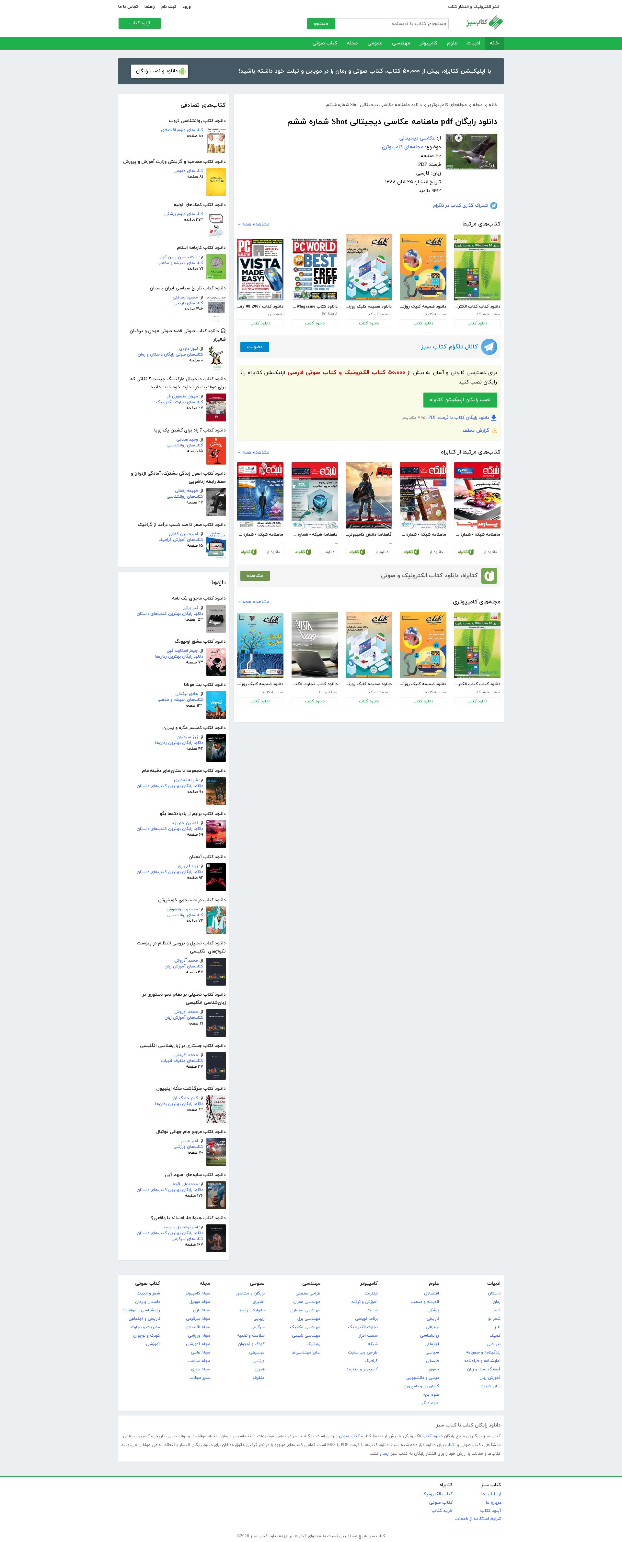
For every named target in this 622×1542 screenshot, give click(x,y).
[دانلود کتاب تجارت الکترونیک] (315, 645)
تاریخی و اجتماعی (144, 1319)
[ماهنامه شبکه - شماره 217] (315, 495)
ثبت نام (168, 7)
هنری (260, 1369)
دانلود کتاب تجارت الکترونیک (315, 684)
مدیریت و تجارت (145, 1327)
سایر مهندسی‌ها (306, 1352)
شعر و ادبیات (148, 1293)
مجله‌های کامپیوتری (402, 147)
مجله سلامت (199, 1361)
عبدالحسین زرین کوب (178, 257)
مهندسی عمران (306, 1302)
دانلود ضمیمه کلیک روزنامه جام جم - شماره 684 (369, 307)
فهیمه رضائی (186, 491)
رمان (497, 1302)
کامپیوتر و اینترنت (362, 1369)
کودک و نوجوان (251, 1344)
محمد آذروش (186, 961)
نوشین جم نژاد (185, 823)
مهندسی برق (308, 1319)
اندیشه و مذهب (425, 1302)
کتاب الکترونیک (437, 1494)
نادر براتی (190, 608)
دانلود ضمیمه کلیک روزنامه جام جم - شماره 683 (423, 307)
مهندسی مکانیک (305, 1327)
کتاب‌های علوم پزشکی (183, 214)
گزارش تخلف (476, 430)
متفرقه (258, 1378)
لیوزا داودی (188, 349)
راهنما (149, 7)
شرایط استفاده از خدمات (478, 1519)
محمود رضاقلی (185, 297)
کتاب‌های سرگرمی (187, 1239)
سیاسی (432, 1352)
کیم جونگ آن (185, 1098)
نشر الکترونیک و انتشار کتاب (473, 7)
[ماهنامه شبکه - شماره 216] (423, 495)
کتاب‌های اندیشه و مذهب (180, 263)
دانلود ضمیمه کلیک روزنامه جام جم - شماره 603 (260, 684)
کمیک (495, 1336)
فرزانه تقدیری (186, 780)
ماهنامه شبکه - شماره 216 (423, 535)
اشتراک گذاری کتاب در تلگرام (460, 205)
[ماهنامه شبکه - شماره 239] (260, 495)
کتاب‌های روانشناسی (185, 445)
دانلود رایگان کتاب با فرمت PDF (458, 418)
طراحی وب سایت (363, 1352)
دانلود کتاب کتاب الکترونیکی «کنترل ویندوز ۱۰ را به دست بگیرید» (477, 307)
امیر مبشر (189, 1141)
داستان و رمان (147, 1302)
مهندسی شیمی (306, 1336)
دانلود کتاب (477, 323)
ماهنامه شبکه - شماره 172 (477, 535)
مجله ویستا (327, 692)
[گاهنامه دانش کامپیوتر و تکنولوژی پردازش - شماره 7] (369, 495)
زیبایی (259, 1319)
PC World (329, 314)
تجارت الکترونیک (363, 1327)
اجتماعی (431, 1344)
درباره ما (493, 1503)
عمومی (374, 43)
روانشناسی (429, 1336)
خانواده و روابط (252, 1310)
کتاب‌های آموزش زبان (184, 966)
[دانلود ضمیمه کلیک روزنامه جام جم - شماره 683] (423, 267)
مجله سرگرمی (198, 1319)
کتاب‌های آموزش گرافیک (180, 540)
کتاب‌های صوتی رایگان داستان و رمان (170, 355)
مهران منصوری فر (182, 396)
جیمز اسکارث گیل (182, 651)
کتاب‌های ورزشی (188, 1147)
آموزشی (153, 1344)
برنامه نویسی (366, 1319)
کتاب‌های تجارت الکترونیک (179, 402)
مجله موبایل (200, 1302)
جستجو (321, 23)
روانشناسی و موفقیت (140, 1310)
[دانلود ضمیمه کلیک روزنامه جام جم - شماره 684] (369, 267)
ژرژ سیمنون (187, 737)
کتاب (449, 1445)
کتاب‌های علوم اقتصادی (182, 130)
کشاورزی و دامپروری (421, 1386)
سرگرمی (257, 1327)
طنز (497, 1327)
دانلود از (490, 552)
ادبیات (473, 43)
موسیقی (257, 1352)
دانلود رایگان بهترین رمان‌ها (179, 657)
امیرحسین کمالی (183, 534)
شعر (497, 1310)
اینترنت (371, 1293)
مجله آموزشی (198, 1344)
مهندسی (401, 43)
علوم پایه (431, 1395)
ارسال (384, 1454)
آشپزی (259, 1302)
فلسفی (432, 1361)
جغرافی (432, 1327)
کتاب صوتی (324, 43)
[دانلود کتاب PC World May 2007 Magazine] (315, 269)
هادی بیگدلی (186, 694)
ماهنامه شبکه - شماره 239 (260, 535)
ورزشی (258, 1361)
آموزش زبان (490, 1378)
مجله (352, 43)
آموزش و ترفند (364, 1302)
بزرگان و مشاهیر (250, 1293)
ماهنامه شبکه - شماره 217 (315, 535)
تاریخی (433, 1319)
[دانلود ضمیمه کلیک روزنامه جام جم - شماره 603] (260, 645)
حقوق (434, 1369)
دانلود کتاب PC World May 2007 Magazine (315, 307)
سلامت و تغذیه (251, 1336)
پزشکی (433, 1310)
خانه (494, 43)
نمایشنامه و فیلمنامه (482, 1361)
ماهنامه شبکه (488, 314)
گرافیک (371, 1361)
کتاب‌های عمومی (188, 171)
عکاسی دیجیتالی (417, 138)
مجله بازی (201, 1310)
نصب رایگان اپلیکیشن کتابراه (460, 399)
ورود (187, 7)
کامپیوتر (428, 43)
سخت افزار (368, 1336)
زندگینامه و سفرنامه (483, 1352)
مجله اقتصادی (197, 1327)
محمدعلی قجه (185, 1184)
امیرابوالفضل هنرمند (180, 1227)
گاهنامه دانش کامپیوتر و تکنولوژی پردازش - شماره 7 (369, 535)
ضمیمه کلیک (434, 314)
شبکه (373, 1344)
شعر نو (494, 1319)
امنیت (372, 1310)
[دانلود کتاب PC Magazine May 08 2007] (260, 269)
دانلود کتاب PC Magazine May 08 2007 (260, 307)
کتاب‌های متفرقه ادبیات (182, 1061)
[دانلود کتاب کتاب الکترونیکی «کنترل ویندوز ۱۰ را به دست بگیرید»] (477, 267)
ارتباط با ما (491, 1494)
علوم (452, 43)
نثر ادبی (494, 1344)
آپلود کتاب (139, 23)
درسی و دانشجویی (422, 1378)
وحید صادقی (187, 440)
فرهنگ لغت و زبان (484, 1369)
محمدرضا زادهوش (182, 909)
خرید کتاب (442, 1511)
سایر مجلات (200, 1378)
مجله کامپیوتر (198, 1293)
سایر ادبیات (490, 1386)
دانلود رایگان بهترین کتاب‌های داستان (170, 614)
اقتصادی (431, 1293)
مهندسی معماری (305, 1310)
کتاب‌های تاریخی (188, 303)
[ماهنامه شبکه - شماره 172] (477, 495)
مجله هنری (200, 1369)
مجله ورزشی (199, 1336)
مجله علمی (200, 1352)
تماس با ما (128, 7)
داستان (494, 1293)
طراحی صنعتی (307, 1293)
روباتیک (313, 1344)
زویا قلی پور (187, 866)
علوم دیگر (430, 1403)
